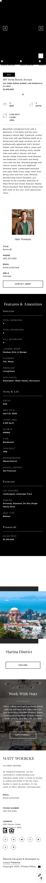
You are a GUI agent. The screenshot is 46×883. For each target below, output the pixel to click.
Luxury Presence (11, 862)
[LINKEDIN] (13, 839)
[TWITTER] (30, 839)
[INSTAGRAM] (5, 839)
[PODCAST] (13, 847)
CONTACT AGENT (23, 284)
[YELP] (5, 847)
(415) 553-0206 (10, 258)
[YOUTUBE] (21, 839)
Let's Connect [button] (23, 735)
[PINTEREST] (38, 839)
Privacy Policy (28, 866)
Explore (23, 665)
